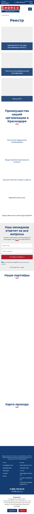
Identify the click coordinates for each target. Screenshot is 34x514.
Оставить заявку (17, 257)
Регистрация (29, 1)
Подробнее (12, 510)
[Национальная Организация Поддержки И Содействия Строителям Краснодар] (17, 452)
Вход (31, 3)
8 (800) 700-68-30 (17, 489)
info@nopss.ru (17, 491)
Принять (22, 510)
